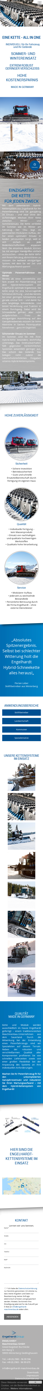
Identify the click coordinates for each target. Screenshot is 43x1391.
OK (35, 1382)
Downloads (33, 1372)
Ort (5, 1244)
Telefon (6, 1251)
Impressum (33, 1375)
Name (6, 1228)
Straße (6, 1236)
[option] (21, 13)
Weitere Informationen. (21, 1388)
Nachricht (7, 1267)
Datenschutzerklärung (27, 1288)
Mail (5, 1259)
